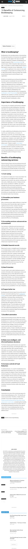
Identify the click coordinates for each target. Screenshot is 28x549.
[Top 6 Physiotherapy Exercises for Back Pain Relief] (5, 539)
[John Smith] (2, 16)
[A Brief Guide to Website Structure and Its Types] (5, 496)
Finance (5, 5)
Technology (4, 498)
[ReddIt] (21, 19)
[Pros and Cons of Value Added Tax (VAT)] (5, 489)
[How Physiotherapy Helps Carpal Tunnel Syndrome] (5, 517)
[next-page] (4, 501)
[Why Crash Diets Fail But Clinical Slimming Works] (5, 532)
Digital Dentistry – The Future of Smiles (18, 522)
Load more (14, 544)
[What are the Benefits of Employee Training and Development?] (5, 482)
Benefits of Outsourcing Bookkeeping (11, 417)
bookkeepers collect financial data (9, 93)
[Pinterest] (12, 19)
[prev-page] (2, 501)
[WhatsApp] (15, 19)
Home (2, 5)
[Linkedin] (18, 19)
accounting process (18, 62)
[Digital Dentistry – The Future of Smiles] (5, 525)
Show (13, 46)
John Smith (6, 16)
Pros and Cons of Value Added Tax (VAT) (18, 487)
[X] (9, 19)
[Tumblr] (24, 19)
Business (3, 484)
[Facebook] (6, 19)
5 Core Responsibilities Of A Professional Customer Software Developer (21, 433)
